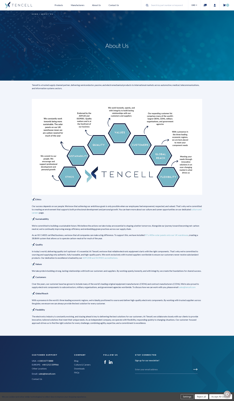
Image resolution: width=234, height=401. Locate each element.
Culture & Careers (82, 364)
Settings (187, 396)
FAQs (76, 372)
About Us (96, 5)
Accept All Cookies (220, 396)
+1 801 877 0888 (45, 361)
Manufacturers (77, 5)
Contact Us (114, 5)
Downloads (79, 368)
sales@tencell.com (47, 374)
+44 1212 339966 (50, 364)
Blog (76, 361)
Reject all (201, 396)
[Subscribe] (195, 369)
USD (193, 5)
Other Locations (39, 368)
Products (59, 5)
